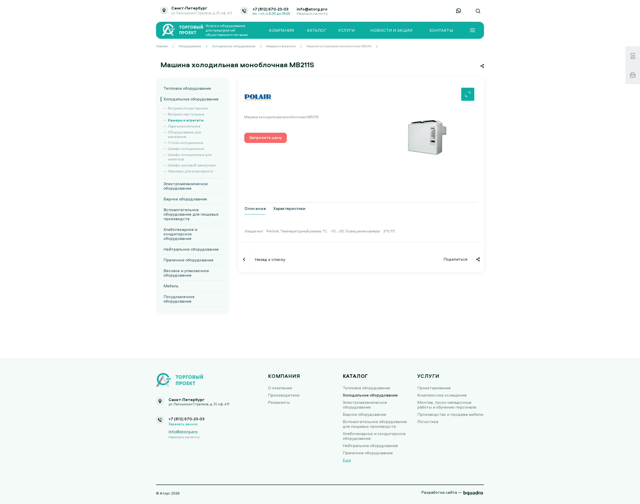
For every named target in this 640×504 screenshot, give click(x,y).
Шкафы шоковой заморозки (192, 165)
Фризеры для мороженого (190, 171)
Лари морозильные (184, 126)
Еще (347, 460)
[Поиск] (478, 11)
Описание (255, 208)
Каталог (316, 30)
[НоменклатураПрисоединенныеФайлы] (427, 137)
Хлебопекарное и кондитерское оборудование (180, 234)
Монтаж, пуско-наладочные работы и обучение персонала (446, 405)
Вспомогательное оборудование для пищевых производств (191, 214)
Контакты (441, 30)
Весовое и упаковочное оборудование (186, 273)
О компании (280, 388)
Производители (284, 395)
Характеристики (289, 208)
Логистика (427, 421)
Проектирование (434, 388)
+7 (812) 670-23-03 (270, 9)
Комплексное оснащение (442, 395)
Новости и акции (391, 30)
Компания (281, 30)
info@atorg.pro (312, 9)
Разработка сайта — (441, 492)
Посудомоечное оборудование (179, 299)
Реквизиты (279, 402)
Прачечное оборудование (189, 260)
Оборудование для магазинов (184, 134)
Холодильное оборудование (191, 99)
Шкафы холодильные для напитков (190, 156)
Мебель (171, 286)
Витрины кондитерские (188, 108)
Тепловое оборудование (187, 88)
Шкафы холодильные (186, 148)
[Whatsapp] (458, 10)
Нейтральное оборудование (191, 249)
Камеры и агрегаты (186, 120)
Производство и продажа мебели (450, 414)
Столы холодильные (185, 142)
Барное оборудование (185, 199)
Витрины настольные (186, 114)
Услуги (346, 30)
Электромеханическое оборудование (186, 186)
